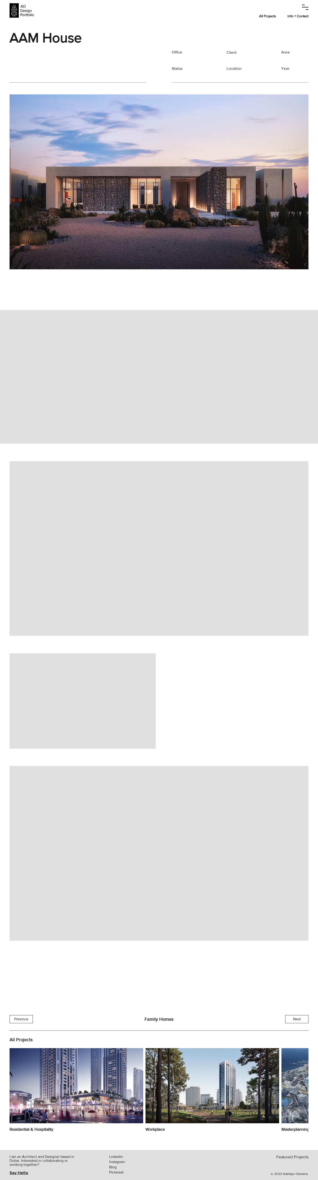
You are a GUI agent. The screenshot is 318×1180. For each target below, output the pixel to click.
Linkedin (116, 1157)
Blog (113, 1167)
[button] (305, 7)
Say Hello (19, 1172)
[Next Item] (300, 1095)
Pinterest (116, 1172)
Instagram (117, 1162)
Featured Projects (292, 1157)
